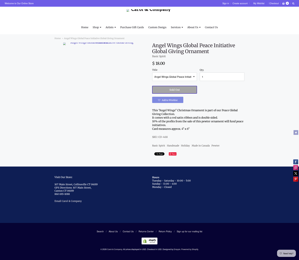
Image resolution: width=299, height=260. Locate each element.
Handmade (173, 145)
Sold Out (174, 89)
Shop (96, 27)
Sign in (225, 3)
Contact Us (211, 27)
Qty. (202, 70)
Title (154, 70)
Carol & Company (114, 249)
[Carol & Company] (150, 16)
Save (174, 154)
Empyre (177, 249)
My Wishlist (258, 3)
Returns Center (146, 231)
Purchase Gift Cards (132, 27)
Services (176, 27)
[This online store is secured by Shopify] (149, 243)
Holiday (185, 145)
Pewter (215, 145)
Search (100, 231)
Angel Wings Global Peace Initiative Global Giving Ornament (94, 38)
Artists (110, 27)
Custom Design (157, 27)
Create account (240, 3)
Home (84, 27)
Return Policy (165, 231)
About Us (192, 27)
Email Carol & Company (68, 201)
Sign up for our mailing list (189, 231)
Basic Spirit (159, 56)
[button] (167, 100)
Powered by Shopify (189, 249)
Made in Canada (201, 145)
